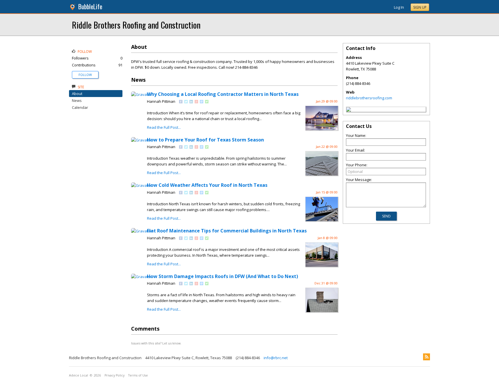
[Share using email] (201, 102)
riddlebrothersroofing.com (369, 97)
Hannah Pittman (161, 101)
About (77, 93)
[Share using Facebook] (181, 102)
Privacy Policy (114, 375)
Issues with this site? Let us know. (156, 343)
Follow (85, 74)
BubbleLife (90, 6)
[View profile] (141, 94)
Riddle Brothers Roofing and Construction (136, 24)
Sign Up (420, 7)
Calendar (80, 107)
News (77, 100)
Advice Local (78, 375)
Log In (399, 7)
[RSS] (426, 356)
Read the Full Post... (164, 127)
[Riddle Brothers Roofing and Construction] (348, 110)
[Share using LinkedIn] (191, 102)
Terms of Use (138, 375)
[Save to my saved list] (206, 102)
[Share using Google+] (196, 102)
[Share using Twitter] (186, 102)
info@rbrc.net (276, 357)
